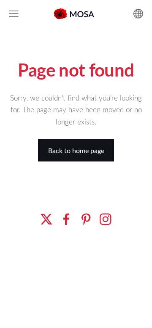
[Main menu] (13, 13)
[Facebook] (66, 219)
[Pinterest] (86, 219)
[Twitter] (46, 219)
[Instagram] (105, 219)
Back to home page (76, 150)
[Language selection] (138, 13)
